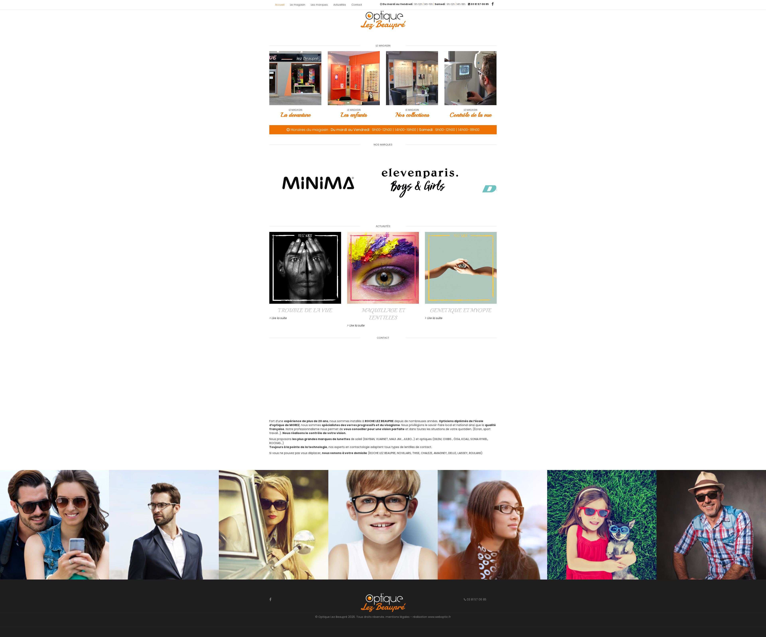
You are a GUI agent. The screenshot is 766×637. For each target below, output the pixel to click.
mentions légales (398, 617)
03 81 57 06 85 (476, 599)
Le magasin (297, 5)
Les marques (319, 5)
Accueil (279, 5)
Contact (356, 5)
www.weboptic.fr (439, 617)
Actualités (339, 5)
